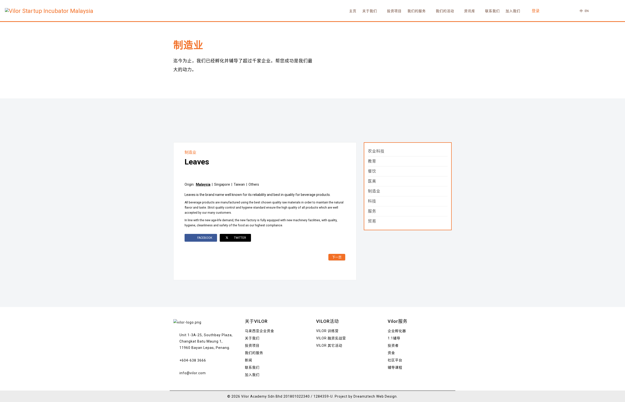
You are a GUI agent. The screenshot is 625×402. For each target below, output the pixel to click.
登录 (536, 11)
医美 (372, 181)
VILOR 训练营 (327, 331)
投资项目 (394, 11)
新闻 (248, 360)
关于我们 (369, 11)
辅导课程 (395, 367)
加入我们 (513, 11)
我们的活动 (445, 11)
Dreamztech (364, 396)
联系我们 (492, 11)
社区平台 (395, 360)
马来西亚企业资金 (259, 331)
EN (587, 11)
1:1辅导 (394, 338)
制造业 (190, 152)
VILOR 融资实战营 (331, 338)
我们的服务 (416, 11)
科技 (372, 201)
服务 (372, 211)
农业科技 (376, 151)
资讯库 (469, 11)
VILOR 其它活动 (329, 345)
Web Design (386, 396)
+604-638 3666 (192, 360)
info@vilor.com (192, 373)
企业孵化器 (397, 331)
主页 (352, 11)
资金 (391, 353)
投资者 (393, 345)
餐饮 (372, 171)
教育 (372, 161)
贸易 (372, 221)
